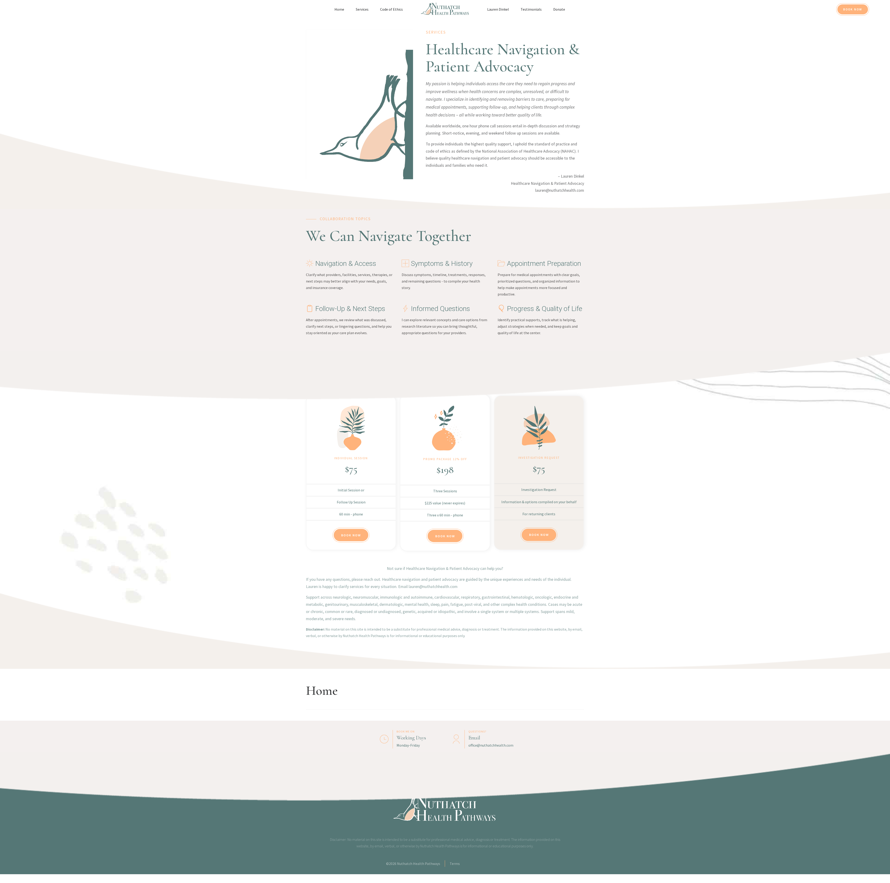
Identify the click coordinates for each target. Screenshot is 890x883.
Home (339, 9)
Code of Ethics (391, 9)
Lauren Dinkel (498, 9)
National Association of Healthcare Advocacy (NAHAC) (529, 151)
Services (362, 9)
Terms (455, 863)
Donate (559, 9)
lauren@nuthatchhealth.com (559, 190)
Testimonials (531, 9)
